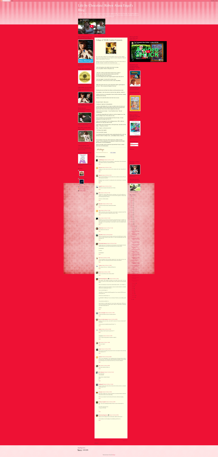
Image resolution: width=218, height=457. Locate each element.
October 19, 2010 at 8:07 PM (113, 415)
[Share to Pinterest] (115, 152)
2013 (132, 219)
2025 (132, 198)
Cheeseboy (100, 392)
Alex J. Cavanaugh (102, 312)
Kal (99, 257)
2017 (132, 212)
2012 (132, 221)
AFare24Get (101, 234)
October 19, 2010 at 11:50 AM (108, 384)
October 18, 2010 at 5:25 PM (106, 329)
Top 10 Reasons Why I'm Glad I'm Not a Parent (135, 242)
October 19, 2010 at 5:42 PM (110, 401)
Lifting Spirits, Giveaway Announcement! (136, 258)
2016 (132, 214)
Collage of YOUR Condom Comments (135, 252)
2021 (132, 205)
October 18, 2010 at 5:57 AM (105, 192)
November (133, 227)
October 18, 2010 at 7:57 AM (108, 227)
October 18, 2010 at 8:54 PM (106, 356)
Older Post (125, 440)
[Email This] (110, 152)
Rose (99, 365)
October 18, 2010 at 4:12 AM (106, 175)
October (133, 229)
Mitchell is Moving (82, 190)
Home (111, 440)
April (133, 291)
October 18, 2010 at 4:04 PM (112, 319)
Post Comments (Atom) (102, 443)
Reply (100, 164)
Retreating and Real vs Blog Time (135, 247)
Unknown (100, 356)
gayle (99, 342)
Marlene (100, 329)
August (133, 284)
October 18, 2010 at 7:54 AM (105, 218)
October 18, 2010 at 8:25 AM (111, 243)
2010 (132, 224)
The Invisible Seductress (103, 243)
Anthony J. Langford (102, 401)
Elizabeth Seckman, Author (84, 188)
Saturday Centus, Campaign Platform (135, 269)
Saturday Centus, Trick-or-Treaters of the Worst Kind (136, 254)
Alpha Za (100, 175)
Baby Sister (101, 203)
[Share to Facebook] (114, 152)
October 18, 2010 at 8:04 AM (107, 234)
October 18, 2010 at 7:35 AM (105, 210)
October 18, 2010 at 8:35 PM (106, 349)
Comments (133, 145)
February (133, 295)
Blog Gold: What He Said (136, 249)
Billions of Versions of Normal (84, 186)
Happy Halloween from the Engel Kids (135, 234)
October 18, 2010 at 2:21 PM (113, 278)
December (133, 226)
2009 (132, 299)
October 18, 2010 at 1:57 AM (106, 167)
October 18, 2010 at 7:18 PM (105, 342)
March (133, 293)
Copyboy (100, 265)
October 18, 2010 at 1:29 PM (105, 272)
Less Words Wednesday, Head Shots (135, 275)
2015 (132, 216)
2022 (132, 203)
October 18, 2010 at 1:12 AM (109, 159)
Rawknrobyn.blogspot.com (103, 278)
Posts (132, 143)
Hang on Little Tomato (135, 271)
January (133, 297)
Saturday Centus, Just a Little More (135, 278)
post (117, 56)
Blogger (114, 454)
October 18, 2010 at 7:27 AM (107, 203)
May (133, 290)
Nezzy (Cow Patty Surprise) (103, 319)
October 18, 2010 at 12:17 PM (105, 257)
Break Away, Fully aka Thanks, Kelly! (135, 281)
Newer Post (97, 440)
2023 (132, 202)
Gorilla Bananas (101, 159)
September (134, 283)
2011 (132, 223)
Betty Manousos (101, 372)
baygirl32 (100, 186)
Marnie (100, 349)
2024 (132, 200)
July (132, 286)
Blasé (99, 192)
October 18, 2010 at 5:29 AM (106, 186)
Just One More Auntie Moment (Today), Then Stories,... (136, 239)
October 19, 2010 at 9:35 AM (109, 372)
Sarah (100, 272)
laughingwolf (101, 384)
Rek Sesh (100, 167)
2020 (132, 207)
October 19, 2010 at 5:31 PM (107, 391)
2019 (132, 209)
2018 (132, 210)
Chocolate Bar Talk (135, 273)
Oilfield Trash (101, 228)
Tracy (100, 218)
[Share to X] (112, 152)
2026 (132, 196)
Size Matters (134, 236)
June (133, 288)
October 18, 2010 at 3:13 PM (109, 312)
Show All (91, 192)
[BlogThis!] (111, 152)
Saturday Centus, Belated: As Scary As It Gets (136, 245)
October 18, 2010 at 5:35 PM (107, 335)
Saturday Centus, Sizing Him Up (135, 232)
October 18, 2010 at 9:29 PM (105, 365)
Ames (100, 210)
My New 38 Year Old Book (135, 260)
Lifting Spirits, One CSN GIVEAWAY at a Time (136, 263)
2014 (132, 217)
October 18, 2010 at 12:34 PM (106, 265)
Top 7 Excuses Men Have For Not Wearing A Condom (135, 266)
